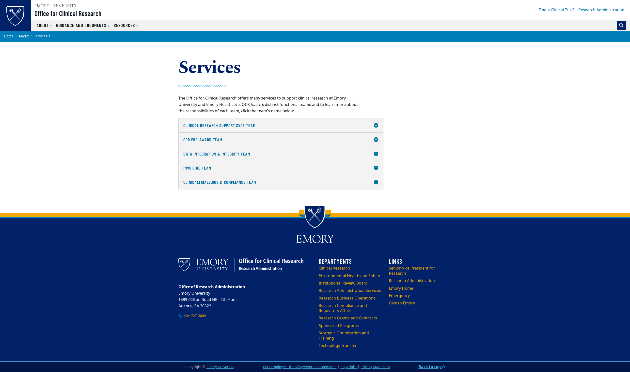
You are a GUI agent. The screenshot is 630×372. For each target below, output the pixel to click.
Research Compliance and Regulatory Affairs (343, 308)
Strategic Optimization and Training (344, 335)
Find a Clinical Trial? (556, 10)
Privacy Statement (375, 367)
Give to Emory (402, 303)
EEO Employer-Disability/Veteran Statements (299, 367)
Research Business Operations (347, 298)
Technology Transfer (338, 346)
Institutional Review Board (343, 283)
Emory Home (401, 288)
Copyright (348, 367)
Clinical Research (334, 268)
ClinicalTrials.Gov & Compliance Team (219, 182)
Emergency (399, 296)
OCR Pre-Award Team (202, 139)
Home (9, 36)
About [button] (43, 25)
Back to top (430, 367)
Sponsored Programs (339, 326)
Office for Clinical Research (67, 13)
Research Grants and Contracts (348, 318)
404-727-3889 (194, 315)
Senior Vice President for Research (412, 270)
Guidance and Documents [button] (82, 25)
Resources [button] (125, 25)
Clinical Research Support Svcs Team (219, 125)
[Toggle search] (621, 25)
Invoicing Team (197, 168)
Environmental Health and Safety (349, 276)
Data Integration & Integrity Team (216, 154)
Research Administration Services (350, 291)
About (24, 36)
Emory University (220, 367)
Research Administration (601, 10)
